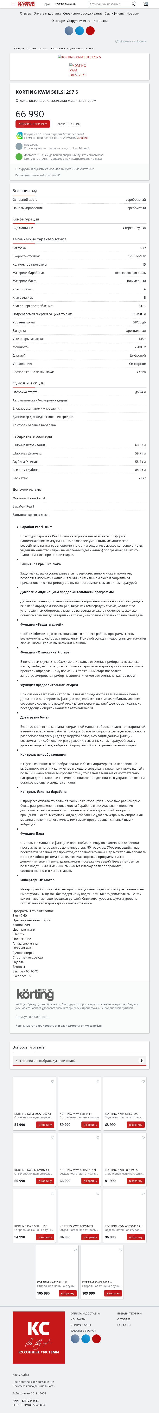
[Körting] (35, 994)
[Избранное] (52, 1081)
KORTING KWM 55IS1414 (76, 1113)
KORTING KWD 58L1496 (52, 1282)
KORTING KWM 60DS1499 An (123, 1226)
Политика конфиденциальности (34, 1386)
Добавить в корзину (33, 124)
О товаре (123, 1319)
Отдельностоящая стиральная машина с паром (34, 1117)
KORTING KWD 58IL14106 (30, 1226)
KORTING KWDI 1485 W (97, 1282)
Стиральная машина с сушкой (125, 1173)
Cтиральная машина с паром (79, 1117)
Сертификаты (81, 1325)
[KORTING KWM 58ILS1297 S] (79, 56)
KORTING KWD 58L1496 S (121, 1170)
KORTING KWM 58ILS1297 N (78, 1170)
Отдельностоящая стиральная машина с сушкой (34, 1173)
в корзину (45, 1125)
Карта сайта (21, 1374)
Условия (82, 138)
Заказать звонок (83, 1330)
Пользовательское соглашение (33, 1382)
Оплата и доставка (85, 1313)
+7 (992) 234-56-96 (65, 4)
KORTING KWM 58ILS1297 (121, 1113)
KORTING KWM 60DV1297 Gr (32, 1113)
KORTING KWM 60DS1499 (76, 1226)
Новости (124, 1325)
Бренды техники (129, 1313)
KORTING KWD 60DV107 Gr (31, 1170)
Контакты (78, 1319)
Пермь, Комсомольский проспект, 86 (37, 175)
